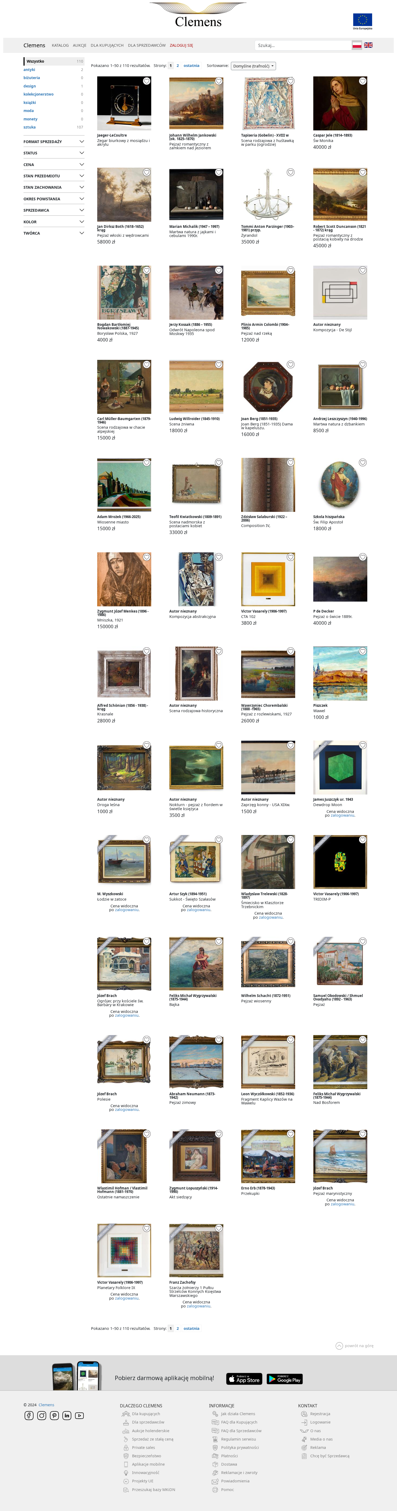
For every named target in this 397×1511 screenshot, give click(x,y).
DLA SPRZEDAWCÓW (147, 45)
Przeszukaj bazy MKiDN (153, 1489)
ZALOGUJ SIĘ (181, 45)
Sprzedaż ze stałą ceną (152, 1439)
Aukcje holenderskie (150, 1430)
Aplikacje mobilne (148, 1464)
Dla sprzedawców (148, 1422)
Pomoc (227, 1489)
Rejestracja (320, 1413)
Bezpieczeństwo (146, 1455)
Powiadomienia (235, 1480)
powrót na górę (359, 1345)
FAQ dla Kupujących (239, 1422)
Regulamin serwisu (238, 1439)
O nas (315, 1430)
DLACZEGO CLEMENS (141, 1406)
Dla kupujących (146, 1413)
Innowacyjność (145, 1472)
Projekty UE (142, 1480)
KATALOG (60, 45)
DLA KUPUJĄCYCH (107, 45)
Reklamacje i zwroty (239, 1472)
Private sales (143, 1447)
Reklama (318, 1447)
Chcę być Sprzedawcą (329, 1455)
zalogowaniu (342, 815)
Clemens (34, 45)
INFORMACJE (221, 1406)
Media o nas (321, 1439)
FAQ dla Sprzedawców (241, 1430)
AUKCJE (79, 45)
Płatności (229, 1455)
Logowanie (320, 1422)
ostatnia (192, 65)
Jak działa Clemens (238, 1413)
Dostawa (229, 1464)
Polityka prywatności (240, 1447)
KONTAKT (307, 1406)
